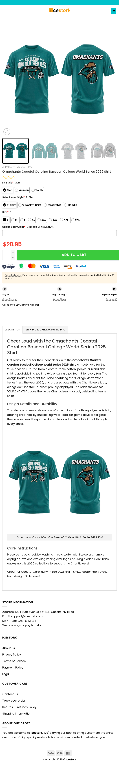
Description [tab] (12, 329)
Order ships (59, 299)
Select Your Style (13, 197)
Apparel (7, 166)
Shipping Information (16, 713)
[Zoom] (6, 131)
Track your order (13, 700)
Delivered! (111, 299)
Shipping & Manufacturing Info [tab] (46, 329)
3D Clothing (24, 166)
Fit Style (7, 182)
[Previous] (8, 78)
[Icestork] (59, 11)
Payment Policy (12, 667)
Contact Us (10, 694)
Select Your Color (13, 227)
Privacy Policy (11, 654)
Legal (5, 674)
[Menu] (4, 11)
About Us (8, 648)
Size (5, 212)
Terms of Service (14, 661)
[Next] (110, 78)
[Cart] (113, 11)
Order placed (9, 299)
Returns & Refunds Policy (19, 707)
